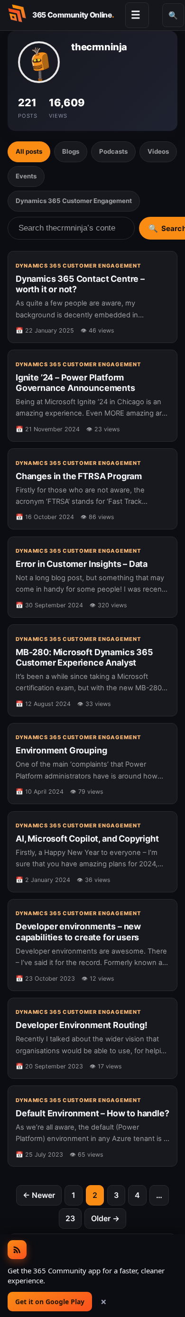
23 (70, 1218)
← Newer (39, 1195)
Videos (158, 151)
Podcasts (113, 151)
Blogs (70, 151)
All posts (29, 151)
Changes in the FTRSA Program (79, 476)
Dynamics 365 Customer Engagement (74, 200)
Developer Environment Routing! (82, 1025)
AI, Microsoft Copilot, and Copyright (87, 839)
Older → (105, 1218)
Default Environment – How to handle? (92, 1113)
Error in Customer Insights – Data (82, 564)
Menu (135, 15)
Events (26, 176)
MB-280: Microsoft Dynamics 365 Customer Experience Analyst (84, 657)
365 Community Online (73, 14)
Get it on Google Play (49, 1301)
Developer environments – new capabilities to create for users (78, 931)
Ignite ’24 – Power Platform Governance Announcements (75, 382)
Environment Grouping (61, 750)
